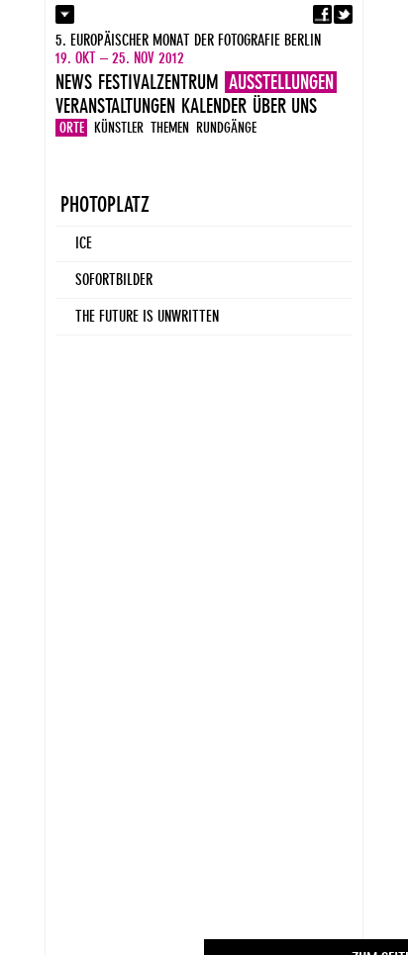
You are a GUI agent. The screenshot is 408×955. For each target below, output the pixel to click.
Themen (170, 128)
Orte (71, 128)
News (73, 82)
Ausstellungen (281, 82)
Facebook (322, 14)
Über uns (285, 106)
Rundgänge (226, 128)
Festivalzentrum (158, 82)
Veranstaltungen (115, 106)
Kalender (214, 106)
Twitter (343, 14)
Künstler (119, 128)
